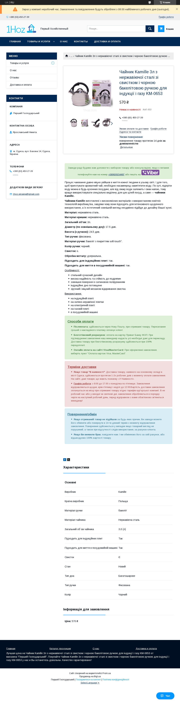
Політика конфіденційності (115, 679)
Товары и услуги (38, 41)
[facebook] (64, 460)
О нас (64, 41)
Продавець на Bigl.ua (90, 676)
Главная (15, 41)
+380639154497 (116, 174)
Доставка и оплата (107, 41)
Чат (168, 695)
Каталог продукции (60, 648)
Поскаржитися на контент (88, 679)
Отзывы (14, 77)
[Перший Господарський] (21, 32)
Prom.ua (106, 673)
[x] (68, 460)
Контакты (81, 41)
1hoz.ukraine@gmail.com (26, 194)
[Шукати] (150, 28)
